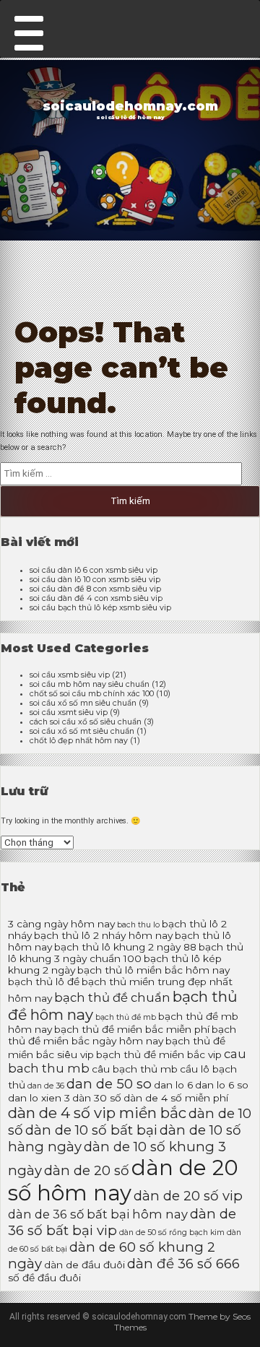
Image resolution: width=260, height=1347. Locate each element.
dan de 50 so (109, 1083)
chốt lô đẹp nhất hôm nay (79, 740)
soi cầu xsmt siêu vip (69, 712)
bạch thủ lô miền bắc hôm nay (153, 970)
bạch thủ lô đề (43, 981)
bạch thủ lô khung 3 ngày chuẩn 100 (125, 952)
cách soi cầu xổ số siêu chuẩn (86, 722)
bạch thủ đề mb (125, 1017)
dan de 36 (45, 1086)
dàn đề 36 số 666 (183, 1263)
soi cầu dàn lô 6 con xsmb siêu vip (93, 570)
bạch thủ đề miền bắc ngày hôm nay (122, 1035)
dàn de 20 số (86, 1170)
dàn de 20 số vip (188, 1195)
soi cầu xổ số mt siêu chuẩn (82, 731)
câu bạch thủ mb (135, 1069)
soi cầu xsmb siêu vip (70, 675)
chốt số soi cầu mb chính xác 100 (92, 693)
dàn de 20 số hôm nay (123, 1180)
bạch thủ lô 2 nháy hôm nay (103, 935)
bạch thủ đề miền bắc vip (159, 1054)
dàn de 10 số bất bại (91, 1130)
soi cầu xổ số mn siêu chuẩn (83, 703)
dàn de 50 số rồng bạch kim (172, 1232)
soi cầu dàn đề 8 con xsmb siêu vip (95, 589)
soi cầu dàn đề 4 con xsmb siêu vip (96, 598)
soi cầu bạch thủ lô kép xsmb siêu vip (100, 607)
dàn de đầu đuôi (84, 1264)
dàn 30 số (96, 1098)
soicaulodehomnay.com (130, 106)
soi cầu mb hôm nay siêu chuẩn (90, 684)
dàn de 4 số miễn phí (176, 1098)
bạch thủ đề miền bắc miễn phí (131, 1029)
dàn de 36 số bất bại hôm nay (98, 1214)
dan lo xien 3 (39, 1098)
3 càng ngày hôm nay (61, 924)
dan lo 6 (173, 1085)
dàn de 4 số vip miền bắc (97, 1113)
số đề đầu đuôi (44, 1277)
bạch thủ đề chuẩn (112, 997)
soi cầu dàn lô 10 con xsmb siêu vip (95, 579)
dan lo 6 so (221, 1085)
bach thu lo (138, 925)
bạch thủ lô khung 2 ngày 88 (125, 947)
